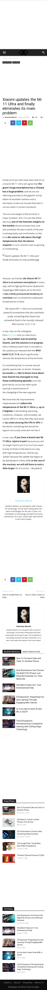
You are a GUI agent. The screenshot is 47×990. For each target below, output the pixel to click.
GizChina (12, 335)
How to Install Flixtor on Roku (12, 596)
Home (5, 58)
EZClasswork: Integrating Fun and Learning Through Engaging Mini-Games (30, 700)
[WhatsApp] (30, 122)
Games (5, 727)
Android (6, 664)
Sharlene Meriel (11, 117)
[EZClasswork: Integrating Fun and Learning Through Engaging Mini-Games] (9, 699)
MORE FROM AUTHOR (31, 652)
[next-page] (8, 735)
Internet (5, 676)
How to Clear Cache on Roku (34, 596)
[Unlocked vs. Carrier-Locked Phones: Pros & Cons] (9, 822)
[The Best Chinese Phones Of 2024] (9, 858)
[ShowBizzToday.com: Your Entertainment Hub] (9, 688)
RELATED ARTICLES (12, 652)
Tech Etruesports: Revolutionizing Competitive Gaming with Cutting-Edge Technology (30, 966)
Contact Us (7, 983)
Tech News (16, 62)
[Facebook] (12, 122)
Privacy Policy (27, 983)
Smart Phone (13, 58)
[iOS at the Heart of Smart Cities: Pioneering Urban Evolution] (9, 834)
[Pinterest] (24, 122)
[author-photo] (24, 623)
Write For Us (39, 983)
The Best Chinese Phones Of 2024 (30, 855)
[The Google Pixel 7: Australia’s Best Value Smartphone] (9, 846)
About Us (17, 983)
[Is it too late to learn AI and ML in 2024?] (9, 711)
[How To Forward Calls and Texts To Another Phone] (9, 661)
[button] (4, 52)
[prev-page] (4, 735)
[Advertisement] (23, 24)
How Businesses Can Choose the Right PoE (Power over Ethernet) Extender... (30, 917)
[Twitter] (18, 122)
